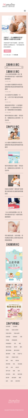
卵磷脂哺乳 (14, 340)
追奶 (7, 381)
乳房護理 (15, 326)
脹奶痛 (7, 377)
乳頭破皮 (15, 337)
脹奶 (14, 374)
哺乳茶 (15, 347)
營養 (14, 371)
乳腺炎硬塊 (8, 333)
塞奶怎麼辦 (16, 350)
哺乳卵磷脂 (8, 347)
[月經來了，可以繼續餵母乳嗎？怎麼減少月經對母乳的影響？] (14, 25)
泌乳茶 (17, 367)
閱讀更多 (7, 51)
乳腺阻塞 (8, 337)
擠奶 (12, 360)
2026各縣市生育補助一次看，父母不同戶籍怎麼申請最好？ (14, 97)
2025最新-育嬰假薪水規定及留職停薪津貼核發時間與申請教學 (14, 144)
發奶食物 (8, 374)
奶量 (14, 354)
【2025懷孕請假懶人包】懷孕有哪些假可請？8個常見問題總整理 (13, 214)
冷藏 (21, 337)
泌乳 (12, 367)
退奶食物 (17, 381)
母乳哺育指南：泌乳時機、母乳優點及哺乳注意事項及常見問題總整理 (14, 237)
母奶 (7, 367)
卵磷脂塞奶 (8, 343)
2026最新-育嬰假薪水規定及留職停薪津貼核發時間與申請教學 (14, 87)
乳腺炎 (7, 330)
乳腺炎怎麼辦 (15, 330)
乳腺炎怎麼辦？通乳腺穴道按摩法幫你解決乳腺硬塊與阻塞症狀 (14, 191)
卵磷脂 (7, 340)
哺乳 (20, 343)
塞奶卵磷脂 (8, 350)
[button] (24, 10)
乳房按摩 (8, 326)
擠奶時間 (8, 364)
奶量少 (7, 357)
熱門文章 (8, 371)
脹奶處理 (14, 377)
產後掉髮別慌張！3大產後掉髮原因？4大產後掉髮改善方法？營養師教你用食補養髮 (13, 107)
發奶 (19, 371)
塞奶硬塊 (8, 354)
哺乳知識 (16, 55)
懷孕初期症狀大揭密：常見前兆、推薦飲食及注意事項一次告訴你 (14, 117)
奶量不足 (20, 354)
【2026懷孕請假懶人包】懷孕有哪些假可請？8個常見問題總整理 (13, 76)
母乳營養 (20, 364)
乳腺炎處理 (16, 333)
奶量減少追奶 (15, 357)
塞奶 (21, 347)
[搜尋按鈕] (22, 67)
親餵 (20, 377)
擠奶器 (17, 360)
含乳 (15, 343)
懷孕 (7, 360)
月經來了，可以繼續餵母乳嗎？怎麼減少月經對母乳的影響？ (13, 38)
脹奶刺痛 (20, 374)
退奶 (12, 381)
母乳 (14, 364)
